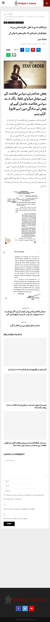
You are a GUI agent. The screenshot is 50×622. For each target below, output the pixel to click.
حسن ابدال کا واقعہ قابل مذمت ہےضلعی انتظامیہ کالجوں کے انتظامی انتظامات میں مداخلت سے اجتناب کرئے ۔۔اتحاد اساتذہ (25, 444)
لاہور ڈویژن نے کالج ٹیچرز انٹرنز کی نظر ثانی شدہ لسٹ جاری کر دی (27, 369)
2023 (5, 22)
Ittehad (24, 44)
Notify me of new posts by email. (16, 519)
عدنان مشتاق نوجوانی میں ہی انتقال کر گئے (25, 325)
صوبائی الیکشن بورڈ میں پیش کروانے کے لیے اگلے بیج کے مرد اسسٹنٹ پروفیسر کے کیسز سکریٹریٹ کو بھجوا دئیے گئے (25, 313)
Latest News (11, 22)
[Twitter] (25, 608)
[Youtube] (31, 608)
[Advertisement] (25, 558)
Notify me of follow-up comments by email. (19, 509)
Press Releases (19, 22)
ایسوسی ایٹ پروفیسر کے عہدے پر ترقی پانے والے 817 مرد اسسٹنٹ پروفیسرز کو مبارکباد (26, 406)
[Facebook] (18, 608)
